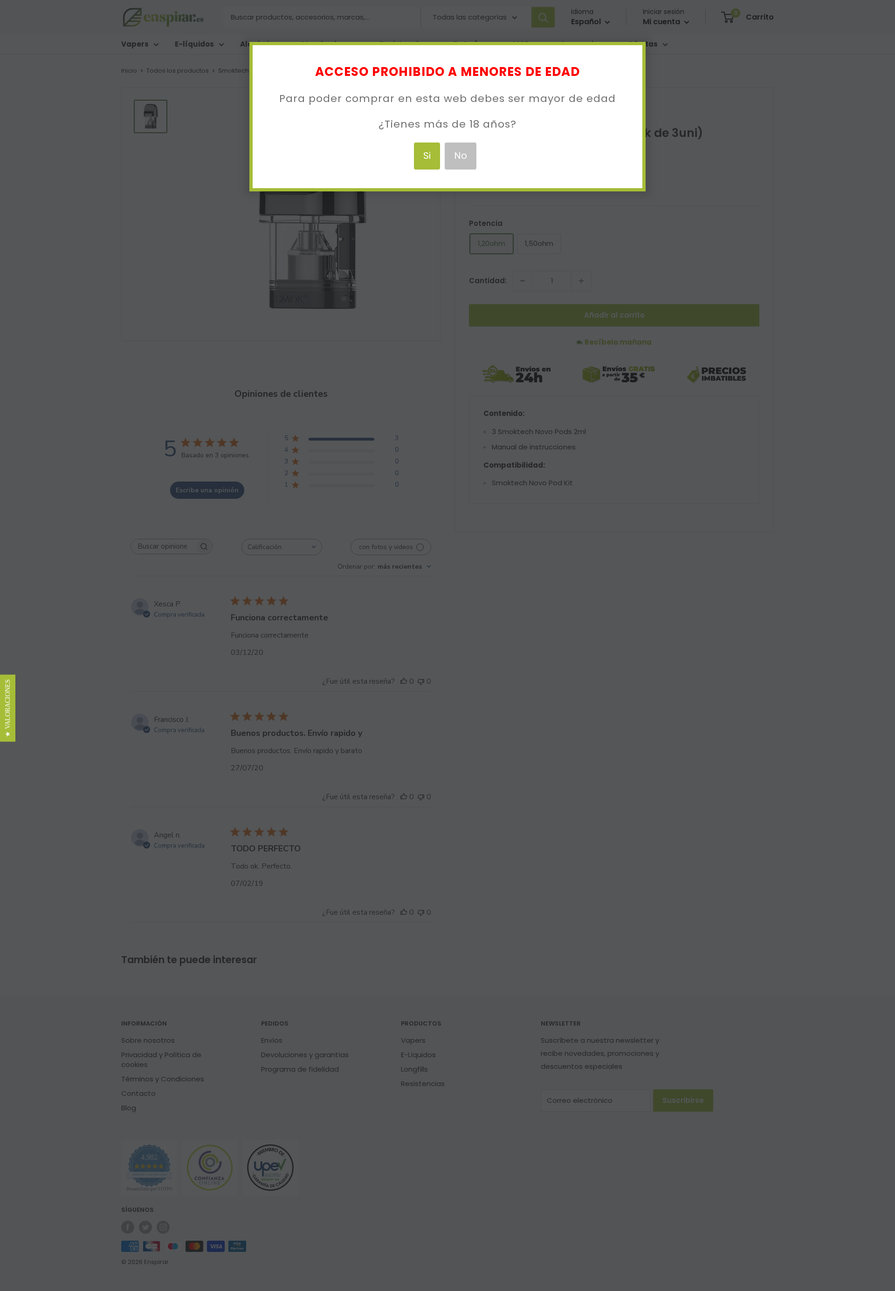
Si (427, 155)
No (460, 155)
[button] (7, 707)
